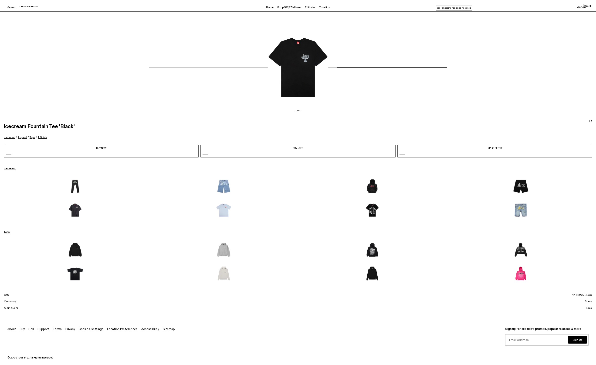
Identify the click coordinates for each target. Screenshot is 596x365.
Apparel (22, 137)
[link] (75, 186)
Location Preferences (122, 329)
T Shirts (42, 137)
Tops (32, 137)
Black (588, 308)
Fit (590, 121)
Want (587, 6)
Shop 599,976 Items (289, 7)
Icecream (9, 137)
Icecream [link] (10, 168)
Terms (57, 329)
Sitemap (169, 329)
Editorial (310, 7)
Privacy (70, 329)
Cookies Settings (91, 329)
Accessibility (150, 329)
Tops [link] (7, 232)
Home (270, 7)
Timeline (324, 7)
